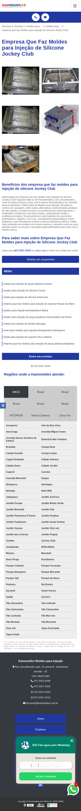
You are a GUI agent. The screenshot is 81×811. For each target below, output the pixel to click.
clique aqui (41, 250)
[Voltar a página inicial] (14, 6)
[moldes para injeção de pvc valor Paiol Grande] (60, 119)
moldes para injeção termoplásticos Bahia (25, 310)
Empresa (40, 729)
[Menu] (75, 5)
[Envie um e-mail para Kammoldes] (45, 17)
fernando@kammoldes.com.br (41, 703)
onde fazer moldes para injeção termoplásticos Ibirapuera (34, 330)
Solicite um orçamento (40, 259)
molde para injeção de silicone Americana (25, 297)
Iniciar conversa (45, 776)
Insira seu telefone (45, 758)
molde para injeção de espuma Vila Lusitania (27, 337)
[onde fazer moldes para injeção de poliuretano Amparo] (60, 80)
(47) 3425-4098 (41, 681)
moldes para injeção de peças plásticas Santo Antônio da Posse (37, 317)
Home (40, 718)
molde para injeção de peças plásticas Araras (27, 284)
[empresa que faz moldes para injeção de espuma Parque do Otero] (21, 80)
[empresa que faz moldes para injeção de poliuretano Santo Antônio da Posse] (21, 119)
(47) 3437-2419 (22, 250)
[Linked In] (40, 785)
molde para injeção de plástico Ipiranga (24, 323)
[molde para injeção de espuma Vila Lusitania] (21, 159)
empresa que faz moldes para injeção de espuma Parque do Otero (39, 303)
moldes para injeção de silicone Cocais (24, 290)
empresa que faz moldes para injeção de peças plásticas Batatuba (38, 343)
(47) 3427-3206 (41, 686)
